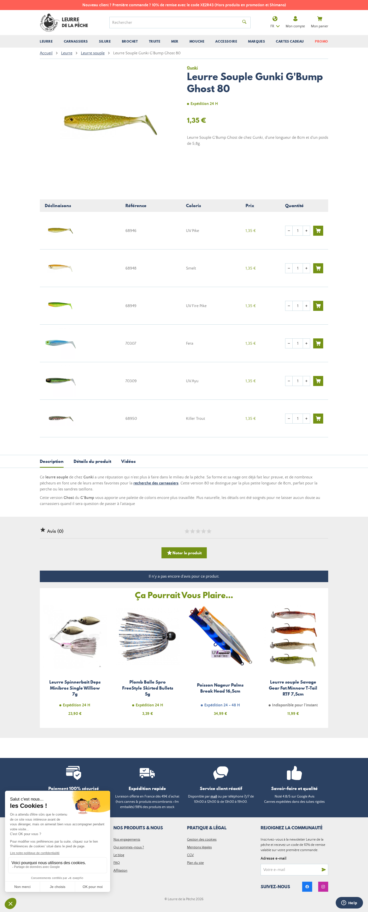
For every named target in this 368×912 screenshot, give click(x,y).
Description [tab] (52, 461)
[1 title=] (187, 531)
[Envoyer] (323, 869)
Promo (321, 41)
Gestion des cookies (202, 840)
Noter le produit (184, 553)
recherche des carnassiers (155, 483)
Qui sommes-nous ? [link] (128, 847)
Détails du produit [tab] (92, 461)
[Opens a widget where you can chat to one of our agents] (349, 903)
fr (272, 26)
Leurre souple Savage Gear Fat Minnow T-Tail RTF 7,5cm (293, 663)
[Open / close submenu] (46, 41)
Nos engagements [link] (126, 840)
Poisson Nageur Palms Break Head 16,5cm (220, 663)
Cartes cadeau (290, 41)
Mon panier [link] (319, 26)
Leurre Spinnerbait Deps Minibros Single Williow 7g (75, 663)
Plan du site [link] (195, 863)
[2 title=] (192, 531)
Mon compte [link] (295, 26)
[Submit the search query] (244, 23)
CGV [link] (190, 855)
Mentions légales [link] (199, 847)
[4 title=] (203, 531)
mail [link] (214, 797)
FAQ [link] (116, 863)
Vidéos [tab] (128, 461)
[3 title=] (198, 531)
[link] (307, 887)
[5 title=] (209, 531)
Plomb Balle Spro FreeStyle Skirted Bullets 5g (148, 663)
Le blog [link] (118, 855)
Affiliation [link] (120, 871)
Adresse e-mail (273, 858)
